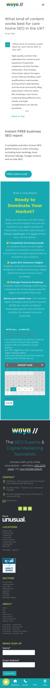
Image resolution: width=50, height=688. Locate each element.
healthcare (19, 233)
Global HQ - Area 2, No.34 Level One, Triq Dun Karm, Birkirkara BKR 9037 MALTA (25, 482)
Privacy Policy (7, 617)
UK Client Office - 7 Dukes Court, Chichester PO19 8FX (24, 489)
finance (8, 233)
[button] (25, 47)
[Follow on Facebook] (20, 509)
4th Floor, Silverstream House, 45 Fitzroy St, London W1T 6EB (24, 495)
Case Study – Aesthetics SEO (13, 633)
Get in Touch (7, 614)
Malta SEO (6, 546)
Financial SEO (7, 582)
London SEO (7, 537)
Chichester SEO (8, 533)
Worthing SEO (7, 544)
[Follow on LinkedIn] (30, 509)
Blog (4, 612)
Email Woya (11, 500)
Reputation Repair (9, 597)
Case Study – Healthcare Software (15, 631)
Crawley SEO (7, 535)
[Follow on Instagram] (25, 509)
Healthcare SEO (8, 584)
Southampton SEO (9, 542)
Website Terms (8, 621)
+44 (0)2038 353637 (30, 468)
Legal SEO (6, 591)
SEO (4, 610)
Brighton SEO (7, 531)
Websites (6, 593)
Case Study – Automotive (12, 625)
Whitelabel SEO (8, 589)
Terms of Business (9, 619)
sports (34, 233)
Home (5, 608)
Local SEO (6, 595)
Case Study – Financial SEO (12, 627)
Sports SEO (7, 587)
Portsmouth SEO (8, 540)
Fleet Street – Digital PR (11, 550)
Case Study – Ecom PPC (11, 629)
